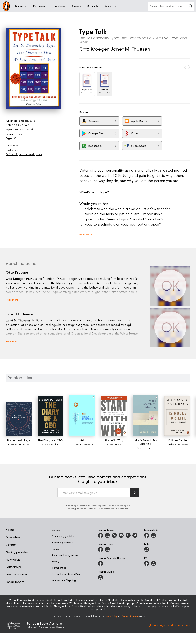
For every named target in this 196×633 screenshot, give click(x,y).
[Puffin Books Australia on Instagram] (146, 549)
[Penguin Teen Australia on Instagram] (107, 549)
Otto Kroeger (94, 49)
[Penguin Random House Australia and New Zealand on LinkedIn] (128, 535)
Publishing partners (62, 542)
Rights (55, 548)
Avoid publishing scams (65, 555)
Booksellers (13, 537)
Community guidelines (64, 536)
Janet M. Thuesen (130, 49)
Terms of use (59, 567)
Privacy (55, 561)
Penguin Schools (16, 574)
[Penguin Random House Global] (16, 625)
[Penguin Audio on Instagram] (100, 577)
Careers (56, 530)
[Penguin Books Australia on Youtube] (121, 535)
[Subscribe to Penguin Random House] (134, 492)
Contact (11, 544)
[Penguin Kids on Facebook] (146, 535)
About (10, 530)
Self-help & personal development (24, 154)
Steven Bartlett (50, 444)
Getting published (17, 552)
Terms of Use (103, 508)
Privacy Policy (121, 508)
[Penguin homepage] (6, 6)
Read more (85, 234)
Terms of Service (130, 616)
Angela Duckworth (82, 444)
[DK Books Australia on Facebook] (146, 563)
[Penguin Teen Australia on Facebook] (100, 549)
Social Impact (15, 582)
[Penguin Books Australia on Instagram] (107, 535)
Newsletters (13, 559)
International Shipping (64, 580)
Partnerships (13, 567)
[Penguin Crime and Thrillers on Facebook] (100, 563)
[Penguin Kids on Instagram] (153, 535)
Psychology (12, 150)
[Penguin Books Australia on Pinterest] (114, 535)
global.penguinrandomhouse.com (169, 625)
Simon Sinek (114, 444)
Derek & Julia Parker (18, 444)
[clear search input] (190, 6)
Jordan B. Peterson (177, 444)
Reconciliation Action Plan (66, 574)
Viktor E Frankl (145, 448)
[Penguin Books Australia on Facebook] (100, 535)
